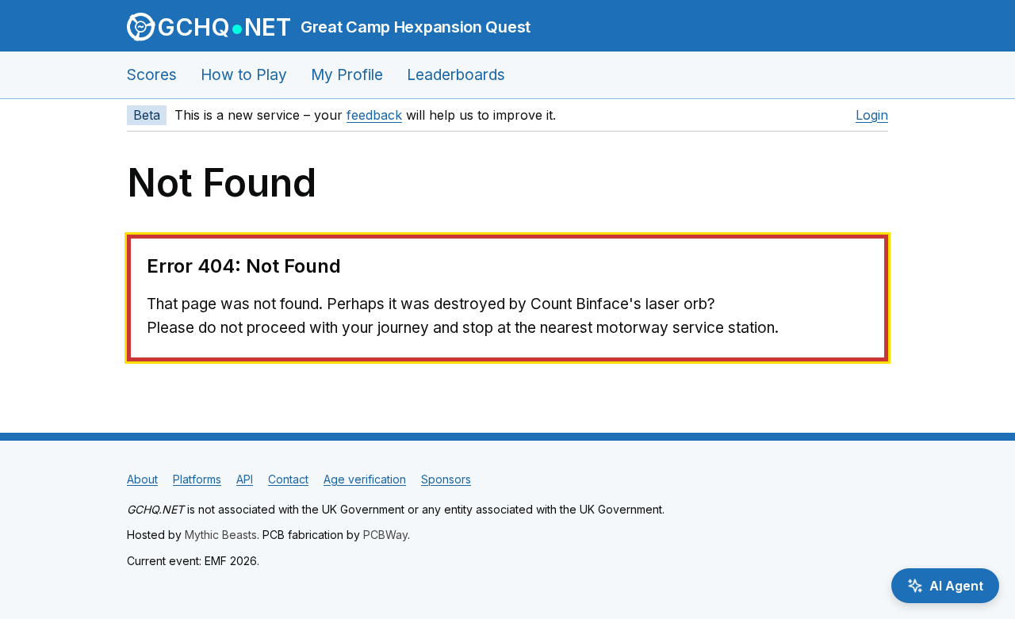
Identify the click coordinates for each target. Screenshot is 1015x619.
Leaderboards (456, 75)
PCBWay (385, 534)
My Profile (347, 75)
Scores (152, 75)
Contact (288, 479)
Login (872, 115)
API (244, 479)
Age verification (365, 479)
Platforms (197, 479)
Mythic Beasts (221, 534)
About (142, 479)
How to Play (244, 75)
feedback (374, 115)
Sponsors (446, 479)
